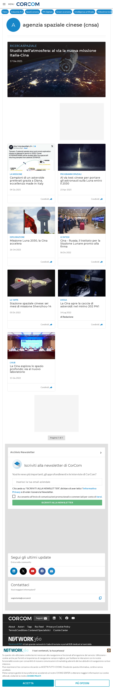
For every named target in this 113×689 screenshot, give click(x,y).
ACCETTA (28, 683)
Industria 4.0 (8, 11)
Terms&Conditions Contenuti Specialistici (29, 630)
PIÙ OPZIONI (82, 683)
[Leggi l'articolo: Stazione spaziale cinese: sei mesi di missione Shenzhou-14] (31, 299)
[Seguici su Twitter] (23, 571)
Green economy (55, 11)
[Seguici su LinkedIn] (13, 571)
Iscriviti (57, 502)
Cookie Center (60, 630)
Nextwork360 (15, 644)
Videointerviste (96, 11)
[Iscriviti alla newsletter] (51, 571)
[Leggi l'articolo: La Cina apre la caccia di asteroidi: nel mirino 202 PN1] (81, 299)
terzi (99, 496)
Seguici (40, 618)
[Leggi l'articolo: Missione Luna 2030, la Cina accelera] (31, 236)
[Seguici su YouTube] (32, 571)
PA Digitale (39, 11)
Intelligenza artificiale (75, 11)
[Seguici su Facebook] (42, 571)
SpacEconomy (24, 11)
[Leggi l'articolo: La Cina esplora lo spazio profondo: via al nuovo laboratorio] (31, 361)
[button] (8, 4)
